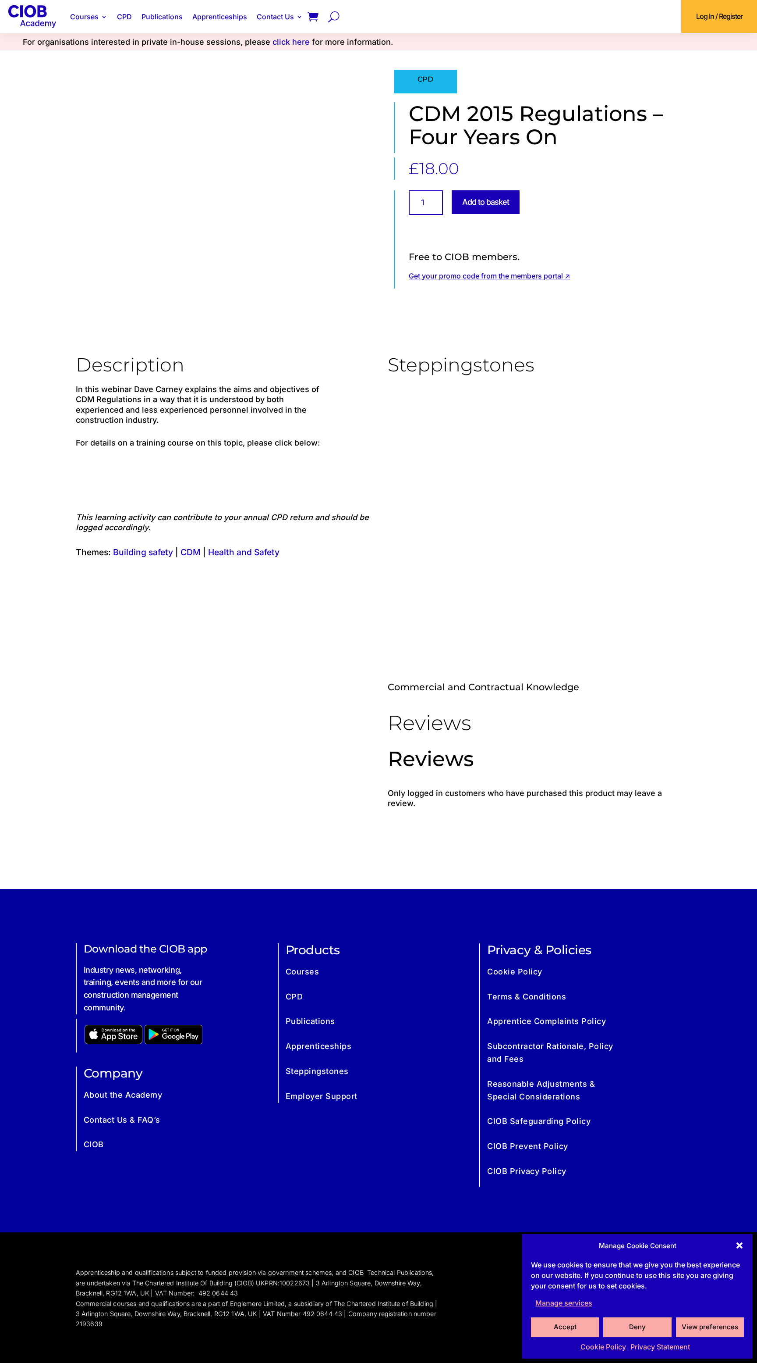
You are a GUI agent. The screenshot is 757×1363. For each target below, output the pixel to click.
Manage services (563, 1303)
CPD (124, 16)
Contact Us (275, 16)
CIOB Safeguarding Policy (539, 1121)
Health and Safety (243, 552)
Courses (84, 16)
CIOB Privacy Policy (526, 1171)
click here (291, 41)
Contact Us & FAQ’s (122, 1119)
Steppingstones (317, 1071)
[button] (739, 1245)
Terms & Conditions (526, 996)
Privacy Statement (660, 1346)
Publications (162, 16)
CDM (190, 552)
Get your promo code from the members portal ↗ (489, 275)
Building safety (143, 552)
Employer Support (321, 1096)
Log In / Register (719, 16)
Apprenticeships (219, 16)
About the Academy (123, 1094)
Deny (637, 1327)
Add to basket (485, 202)
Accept (565, 1327)
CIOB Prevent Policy (527, 1146)
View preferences (710, 1327)
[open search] (334, 16)
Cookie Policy (603, 1346)
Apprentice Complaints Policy (546, 1021)
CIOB (94, 1144)
